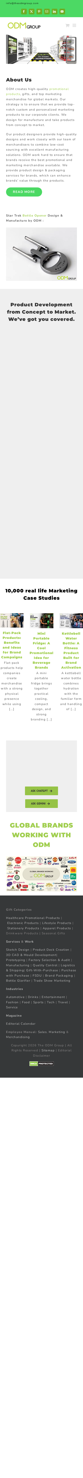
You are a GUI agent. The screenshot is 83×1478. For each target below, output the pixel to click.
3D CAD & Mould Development (31, 955)
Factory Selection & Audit (49, 960)
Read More (24, 192)
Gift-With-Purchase (42, 970)
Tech (51, 1002)
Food (26, 1002)
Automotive (15, 997)
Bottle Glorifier (18, 981)
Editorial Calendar (20, 1024)
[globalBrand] (41, 858)
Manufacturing (18, 965)
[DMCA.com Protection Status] (41, 1064)
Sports (38, 1002)
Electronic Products (23, 923)
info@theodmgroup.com (22, 3)
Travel (63, 1002)
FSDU (37, 975)
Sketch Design (18, 950)
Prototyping (15, 960)
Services (13, 941)
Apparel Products (57, 928)
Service (12, 1007)
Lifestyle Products (57, 923)
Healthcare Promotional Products (33, 918)
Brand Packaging (59, 975)
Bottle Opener (35, 216)
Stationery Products (23, 928)
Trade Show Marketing (52, 981)
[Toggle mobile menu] (75, 25)
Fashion (12, 1002)
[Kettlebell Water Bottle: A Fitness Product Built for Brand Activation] (71, 620)
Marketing (57, 1032)
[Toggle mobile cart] (67, 25)
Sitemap (48, 1050)
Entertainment (53, 997)
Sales (42, 1032)
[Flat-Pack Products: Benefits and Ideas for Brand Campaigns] (12, 620)
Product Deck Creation (51, 950)
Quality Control (45, 965)
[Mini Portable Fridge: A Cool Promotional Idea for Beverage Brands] (41, 620)
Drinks (33, 997)
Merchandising (18, 1037)
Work (29, 941)
